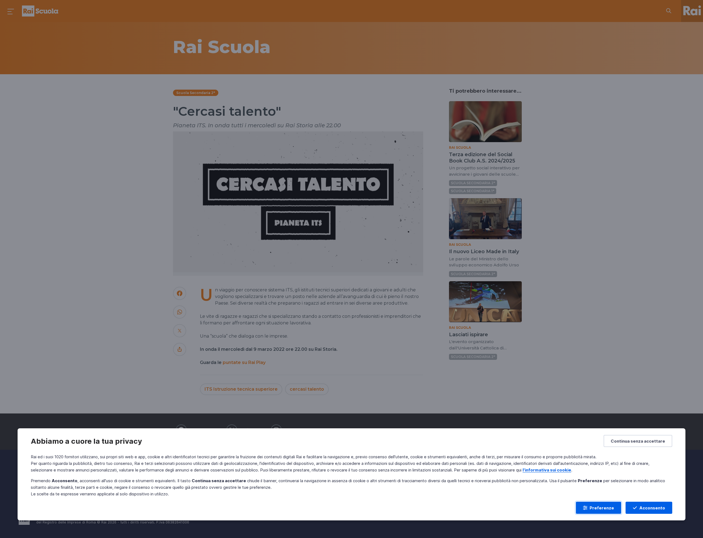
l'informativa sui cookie (547, 470)
